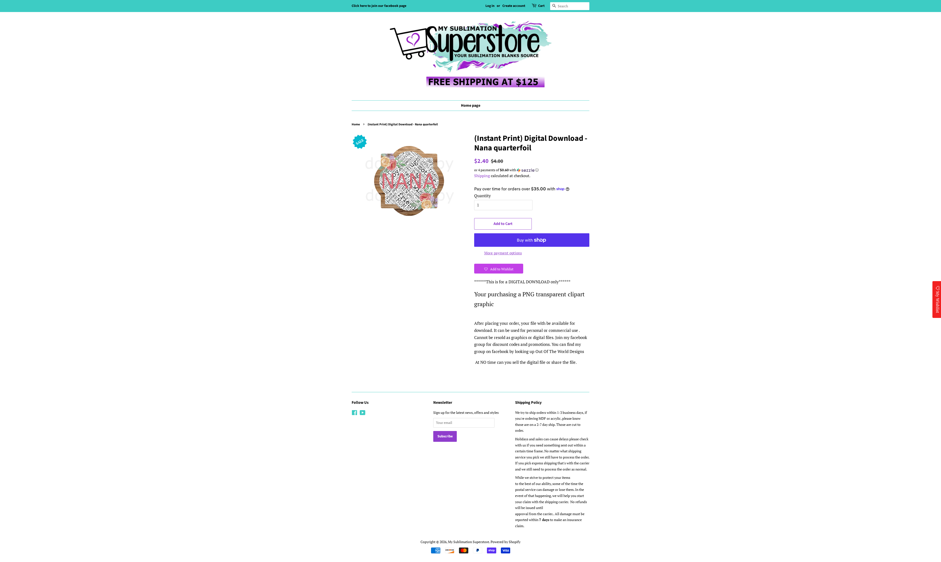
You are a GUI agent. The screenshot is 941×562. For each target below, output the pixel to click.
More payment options (503, 252)
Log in (490, 5)
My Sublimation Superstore (468, 541)
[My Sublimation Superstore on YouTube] (362, 413)
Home (356, 124)
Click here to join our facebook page (379, 5)
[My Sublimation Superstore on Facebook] (354, 413)
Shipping (482, 175)
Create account (513, 5)
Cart (541, 5)
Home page (470, 105)
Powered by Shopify (505, 541)
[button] (531, 170)
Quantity (482, 195)
